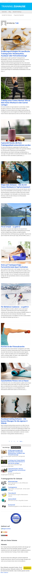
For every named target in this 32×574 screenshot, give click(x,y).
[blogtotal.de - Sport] (4, 532)
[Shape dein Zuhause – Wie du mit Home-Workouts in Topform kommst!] (16, 172)
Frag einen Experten (19, 15)
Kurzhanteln (11, 505)
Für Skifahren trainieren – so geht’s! (15, 307)
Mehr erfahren (4, 572)
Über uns (4, 1)
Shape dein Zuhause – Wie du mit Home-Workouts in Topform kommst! (15, 186)
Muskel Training (17, 11)
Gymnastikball (12, 499)
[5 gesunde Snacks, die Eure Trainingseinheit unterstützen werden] (16, 130)
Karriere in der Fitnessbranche (13, 346)
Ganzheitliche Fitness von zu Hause (15, 381)
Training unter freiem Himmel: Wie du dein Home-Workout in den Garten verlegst (15, 102)
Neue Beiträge (6, 447)
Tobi (17, 23)
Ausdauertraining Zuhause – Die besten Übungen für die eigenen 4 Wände (14, 421)
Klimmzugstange (12, 481)
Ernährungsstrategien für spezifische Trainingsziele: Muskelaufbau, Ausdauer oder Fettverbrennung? (15, 53)
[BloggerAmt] (6, 528)
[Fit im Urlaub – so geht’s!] (16, 214)
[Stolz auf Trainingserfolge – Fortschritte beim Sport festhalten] (16, 252)
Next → (21, 441)
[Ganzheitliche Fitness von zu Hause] (16, 371)
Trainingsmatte (12, 487)
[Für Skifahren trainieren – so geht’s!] (16, 294)
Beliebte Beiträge (16, 447)
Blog (10, 11)
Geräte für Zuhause (7, 15)
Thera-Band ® (12, 493)
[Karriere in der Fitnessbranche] (16, 334)
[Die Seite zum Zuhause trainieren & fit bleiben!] (13, 6)
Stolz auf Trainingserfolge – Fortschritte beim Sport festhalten (14, 266)
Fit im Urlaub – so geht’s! (10, 227)
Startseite (4, 11)
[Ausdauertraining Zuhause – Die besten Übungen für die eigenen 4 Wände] (16, 406)
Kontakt (9, 1)
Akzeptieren (27, 568)
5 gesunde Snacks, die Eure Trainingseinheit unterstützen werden (16, 144)
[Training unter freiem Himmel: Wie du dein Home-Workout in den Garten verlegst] (16, 88)
